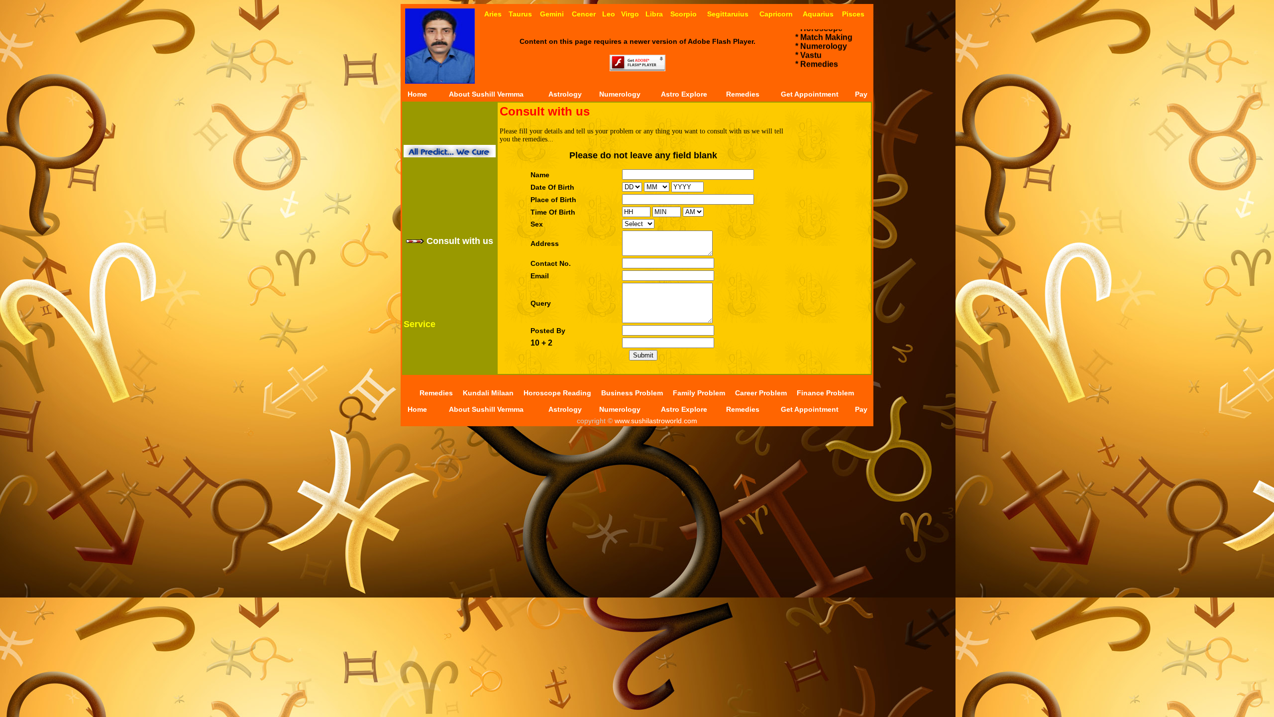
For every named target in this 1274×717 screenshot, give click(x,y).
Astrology (565, 94)
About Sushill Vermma (486, 94)
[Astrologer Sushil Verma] (440, 81)
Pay (861, 94)
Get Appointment (810, 94)
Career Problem (761, 393)
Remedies (742, 94)
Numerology (619, 94)
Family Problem (699, 393)
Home (417, 94)
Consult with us (458, 241)
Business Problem (632, 393)
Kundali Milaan (488, 393)
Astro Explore (684, 94)
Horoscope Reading (557, 393)
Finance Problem (825, 393)
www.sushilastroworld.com (655, 421)
